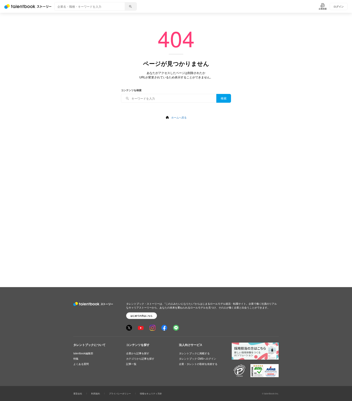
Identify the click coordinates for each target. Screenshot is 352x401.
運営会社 (77, 393)
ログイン (338, 6)
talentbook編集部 (83, 353)
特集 (75, 358)
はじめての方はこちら (142, 315)
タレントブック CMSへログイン (197, 358)
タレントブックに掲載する (194, 353)
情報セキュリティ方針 (151, 393)
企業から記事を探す (137, 353)
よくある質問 (81, 364)
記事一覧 (131, 364)
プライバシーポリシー (120, 393)
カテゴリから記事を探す (140, 358)
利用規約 (95, 393)
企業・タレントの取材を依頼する (198, 364)
